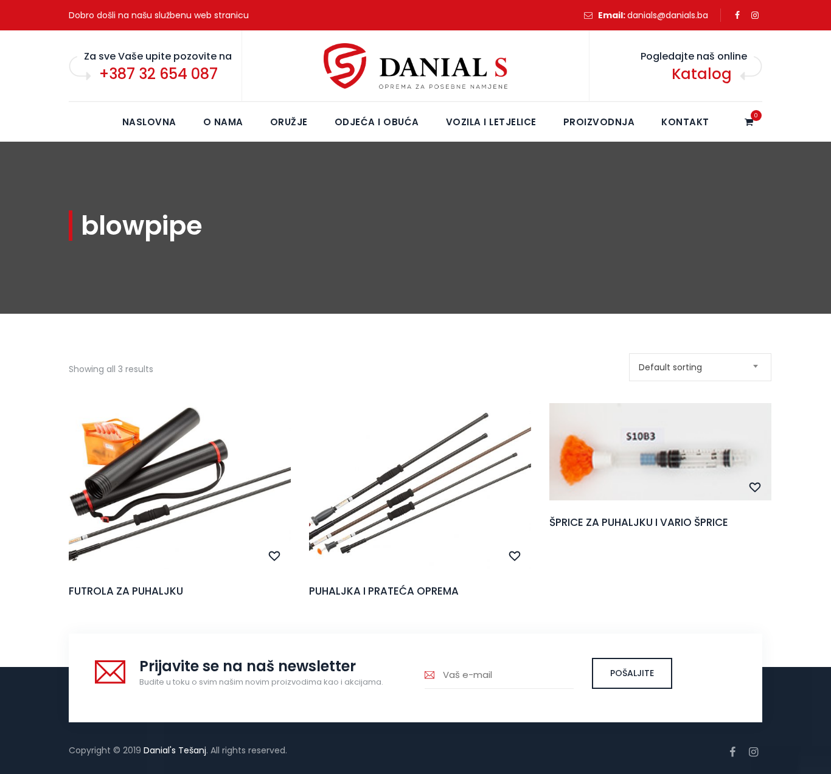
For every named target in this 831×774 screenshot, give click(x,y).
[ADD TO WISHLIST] (275, 556)
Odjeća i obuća (377, 122)
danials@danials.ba (667, 15)
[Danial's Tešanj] (415, 66)
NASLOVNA (149, 122)
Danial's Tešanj (175, 750)
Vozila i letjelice (491, 122)
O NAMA (223, 122)
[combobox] (700, 367)
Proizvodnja (599, 122)
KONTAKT (685, 122)
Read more (179, 512)
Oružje (289, 122)
